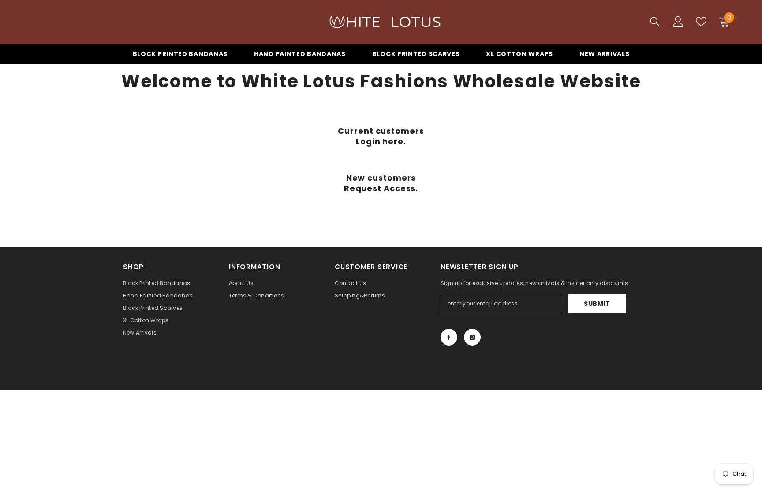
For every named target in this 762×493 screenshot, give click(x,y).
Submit (597, 303)
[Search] (655, 21)
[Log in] (678, 21)
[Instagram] (472, 337)
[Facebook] (449, 337)
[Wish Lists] (701, 21)
